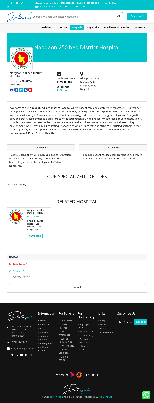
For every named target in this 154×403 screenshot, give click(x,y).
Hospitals (77, 27)
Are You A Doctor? (137, 17)
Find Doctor (66, 320)
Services (139, 27)
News (103, 324)
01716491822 (33, 216)
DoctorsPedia (56, 396)
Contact (44, 332)
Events (103, 328)
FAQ (42, 328)
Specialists (46, 27)
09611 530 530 (91, 3)
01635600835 (67, 3)
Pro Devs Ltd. (105, 396)
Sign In (69, 6)
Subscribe (141, 322)
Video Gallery (106, 332)
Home (43, 320)
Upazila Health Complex (116, 27)
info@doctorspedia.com (50, 6)
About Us (44, 324)
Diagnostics (93, 27)
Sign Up (80, 6)
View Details (35, 235)
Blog (102, 320)
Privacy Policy (47, 343)
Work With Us (86, 331)
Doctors (63, 27)
